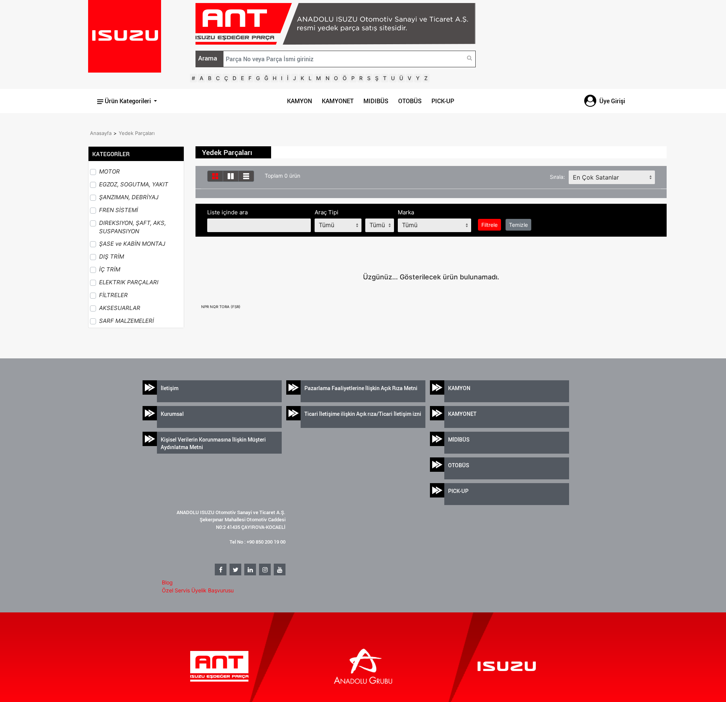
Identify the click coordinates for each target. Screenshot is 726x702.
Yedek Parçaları (137, 133)
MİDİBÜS (459, 439)
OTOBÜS (410, 101)
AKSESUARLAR (119, 307)
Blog (167, 582)
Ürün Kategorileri (127, 101)
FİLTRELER (113, 295)
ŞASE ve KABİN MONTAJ (132, 243)
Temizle (518, 225)
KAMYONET (338, 101)
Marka (406, 212)
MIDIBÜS (375, 101)
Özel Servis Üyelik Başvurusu (198, 590)
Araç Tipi (326, 212)
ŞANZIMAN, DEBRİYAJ (128, 197)
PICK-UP (442, 101)
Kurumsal (172, 413)
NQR (214, 306)
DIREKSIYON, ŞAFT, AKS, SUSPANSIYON (132, 227)
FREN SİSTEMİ (118, 210)
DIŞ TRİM (111, 256)
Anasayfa (101, 133)
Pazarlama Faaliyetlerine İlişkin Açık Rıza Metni (360, 388)
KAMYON (299, 101)
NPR (205, 306)
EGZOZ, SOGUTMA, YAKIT (133, 184)
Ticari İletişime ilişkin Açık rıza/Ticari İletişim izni (362, 413)
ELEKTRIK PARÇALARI (128, 282)
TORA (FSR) (229, 306)
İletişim (169, 388)
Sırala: (557, 177)
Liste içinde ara (227, 212)
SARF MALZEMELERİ (126, 320)
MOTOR (109, 171)
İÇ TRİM (109, 269)
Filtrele (489, 225)
